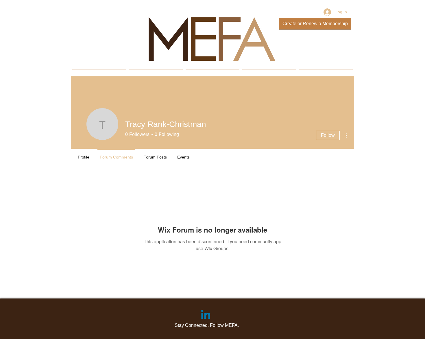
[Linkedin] (205, 315)
